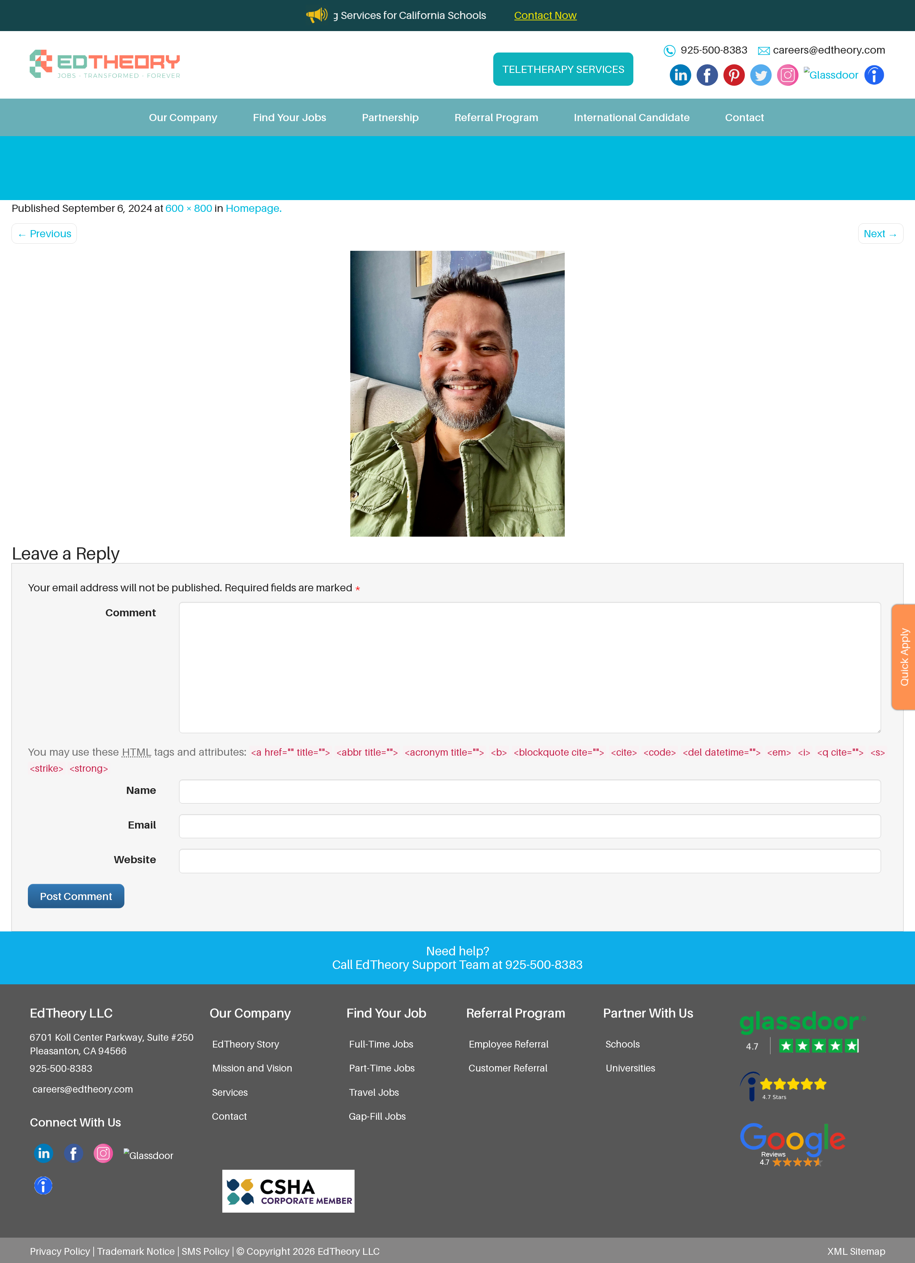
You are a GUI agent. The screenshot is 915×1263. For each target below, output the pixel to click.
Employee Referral (509, 1044)
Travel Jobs (374, 1092)
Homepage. (254, 208)
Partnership (390, 117)
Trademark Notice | (139, 1251)
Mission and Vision (252, 1068)
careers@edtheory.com (829, 49)
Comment (130, 612)
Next (881, 233)
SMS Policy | (209, 1251)
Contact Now (545, 15)
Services (230, 1092)
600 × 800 (188, 208)
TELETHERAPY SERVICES (563, 69)
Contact (744, 117)
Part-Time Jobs (382, 1068)
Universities (630, 1068)
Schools (622, 1044)
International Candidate (632, 117)
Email (142, 824)
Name (141, 790)
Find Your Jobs (289, 117)
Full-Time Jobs (381, 1044)
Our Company (183, 117)
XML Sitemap (856, 1251)
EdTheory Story (245, 1044)
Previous (44, 233)
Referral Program (496, 117)
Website (135, 859)
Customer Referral (508, 1068)
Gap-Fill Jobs (377, 1116)
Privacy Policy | (63, 1251)
